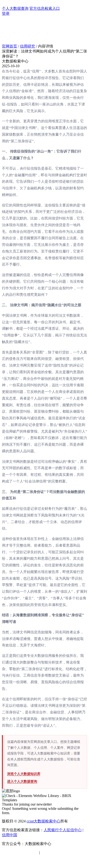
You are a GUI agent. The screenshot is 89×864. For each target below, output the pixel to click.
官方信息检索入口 (44, 8)
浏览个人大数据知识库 (23, 774)
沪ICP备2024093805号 (20, 852)
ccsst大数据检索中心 (43, 821)
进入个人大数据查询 (22, 781)
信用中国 (9, 835)
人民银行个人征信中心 (63, 830)
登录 (5, 13)
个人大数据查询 (15, 8)
